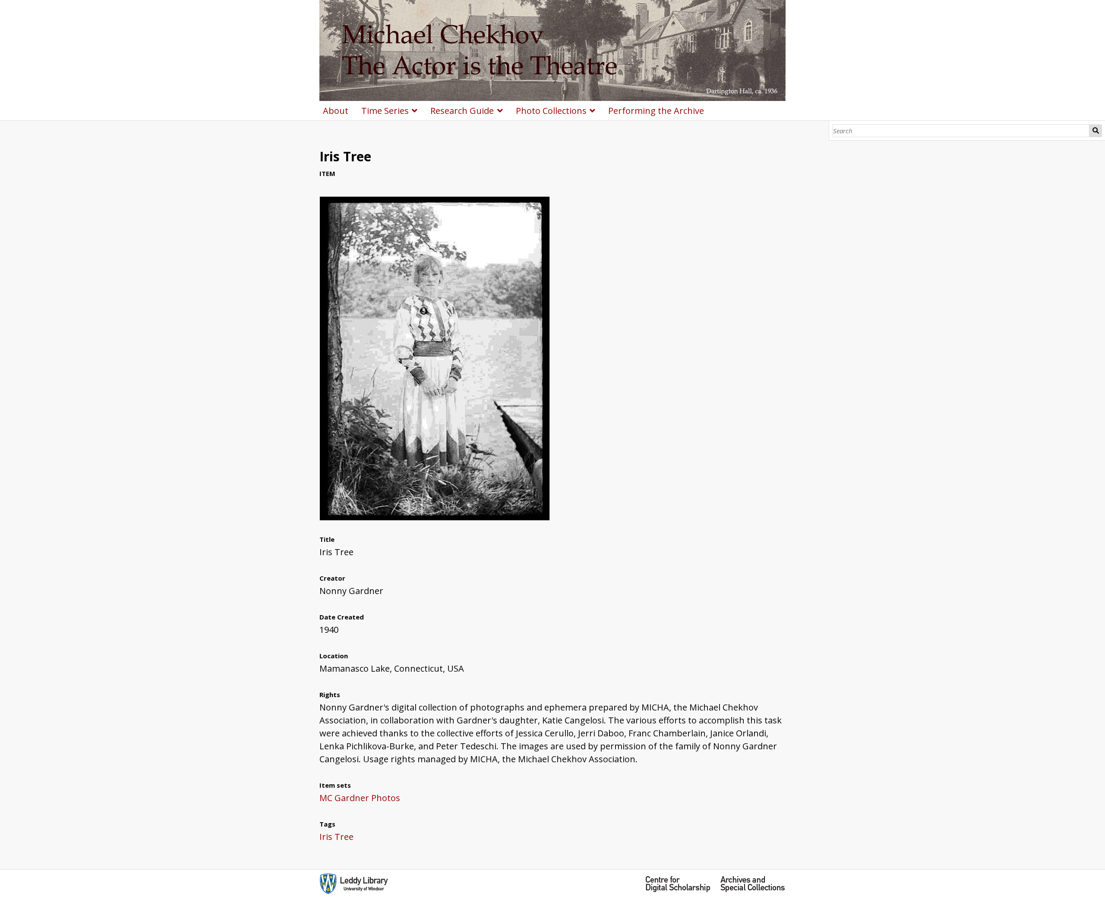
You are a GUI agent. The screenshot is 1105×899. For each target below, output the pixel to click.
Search (1095, 130)
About (335, 110)
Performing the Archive (656, 110)
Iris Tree (336, 836)
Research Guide (462, 110)
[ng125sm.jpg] (434, 517)
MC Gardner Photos (359, 798)
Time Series (385, 110)
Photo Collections (551, 110)
